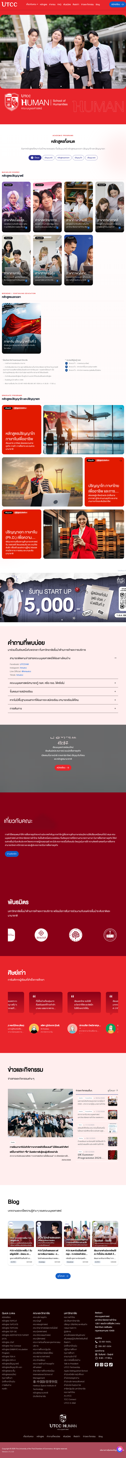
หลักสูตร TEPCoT (9, 1321)
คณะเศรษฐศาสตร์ (40, 1324)
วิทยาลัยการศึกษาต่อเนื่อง (43, 1371)
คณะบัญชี (37, 1321)
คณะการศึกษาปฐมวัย (42, 1349)
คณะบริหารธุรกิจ (40, 1317)
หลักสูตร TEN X (8, 1356)
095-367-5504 (104, 1346)
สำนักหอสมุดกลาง (71, 1378)
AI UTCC (68, 1396)
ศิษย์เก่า (76, 4)
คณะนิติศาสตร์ (39, 1338)
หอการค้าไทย (69, 1317)
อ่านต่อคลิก (12, 854)
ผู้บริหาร (67, 1331)
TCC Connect (70, 1399)
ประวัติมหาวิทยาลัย (72, 1321)
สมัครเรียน (115, 4)
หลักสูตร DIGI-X (9, 1360)
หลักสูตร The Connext (11, 1346)
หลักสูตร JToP (8, 1342)
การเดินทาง (6, 1385)
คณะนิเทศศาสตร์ (40, 1331)
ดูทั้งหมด (61, 1276)
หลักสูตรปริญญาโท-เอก (12, 1367)
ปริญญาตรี (48, 157)
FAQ (59, 4)
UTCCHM (24, 664)
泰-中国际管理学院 (45, 1382)
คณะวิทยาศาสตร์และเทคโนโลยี (45, 1328)
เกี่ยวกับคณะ (32, 4)
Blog (98, 4)
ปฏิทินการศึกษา (70, 1349)
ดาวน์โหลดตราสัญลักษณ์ (74, 1335)
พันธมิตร (67, 4)
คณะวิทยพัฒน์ (39, 1360)
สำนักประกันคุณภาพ (72, 1385)
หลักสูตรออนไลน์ (9, 1374)
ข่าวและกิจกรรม (87, 4)
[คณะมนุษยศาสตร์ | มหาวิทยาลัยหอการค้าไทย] (9, 4)
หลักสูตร (43, 4)
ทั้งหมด (37, 157)
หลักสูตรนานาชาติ (40, 1393)
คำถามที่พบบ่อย (53, 1436)
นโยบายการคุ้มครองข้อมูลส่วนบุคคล (112, 1450)
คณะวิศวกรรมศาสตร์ (41, 1335)
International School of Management (42, 1376)
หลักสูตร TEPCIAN (10, 1328)
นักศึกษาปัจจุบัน (8, 1381)
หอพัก (4, 1388)
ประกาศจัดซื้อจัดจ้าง (72, 1360)
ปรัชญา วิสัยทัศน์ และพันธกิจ (75, 1324)
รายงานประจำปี (70, 1356)
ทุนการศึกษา (7, 1378)
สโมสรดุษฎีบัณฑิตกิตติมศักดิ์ (76, 1338)
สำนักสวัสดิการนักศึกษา (74, 1374)
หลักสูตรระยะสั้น (8, 1371)
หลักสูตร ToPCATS (10, 1324)
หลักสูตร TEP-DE (9, 1331)
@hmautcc (26, 671)
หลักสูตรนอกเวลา (64, 157)
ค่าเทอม (52, 4)
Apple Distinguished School (76, 1371)
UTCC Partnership (72, 1367)
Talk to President (71, 1363)
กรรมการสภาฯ (70, 1328)
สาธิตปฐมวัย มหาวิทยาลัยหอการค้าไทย (75, 1390)
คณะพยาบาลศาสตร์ (41, 1356)
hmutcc (23, 668)
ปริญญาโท (78, 157)
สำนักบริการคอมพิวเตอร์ (74, 1381)
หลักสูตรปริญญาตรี (10, 1363)
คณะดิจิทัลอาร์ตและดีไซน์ (43, 1353)
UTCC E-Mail (70, 1403)
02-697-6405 (105, 1342)
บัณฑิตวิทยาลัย (39, 1396)
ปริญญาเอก (91, 157)
